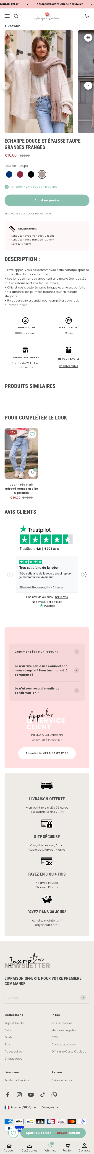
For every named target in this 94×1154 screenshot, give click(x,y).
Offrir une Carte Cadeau (69, 1051)
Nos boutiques (62, 1023)
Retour (14, 26)
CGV (55, 1037)
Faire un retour (62, 1080)
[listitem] (9, 1148)
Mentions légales (64, 1030)
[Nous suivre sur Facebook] (8, 1095)
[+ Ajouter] (32, 473)
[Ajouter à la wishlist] (13, 1133)
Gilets (9, 1037)
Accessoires (13, 1051)
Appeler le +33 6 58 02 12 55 (47, 753)
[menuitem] (86, 16)
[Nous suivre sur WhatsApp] (54, 1095)
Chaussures (13, 1059)
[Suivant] (88, 86)
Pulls (8, 1030)
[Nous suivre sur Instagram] (19, 1095)
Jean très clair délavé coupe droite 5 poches (21, 489)
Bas (7, 1044)
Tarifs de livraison (18, 1080)
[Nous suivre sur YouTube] (31, 1095)
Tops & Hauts (14, 1023)
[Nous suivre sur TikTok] (42, 1095)
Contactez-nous (64, 1044)
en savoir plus (68, 366)
